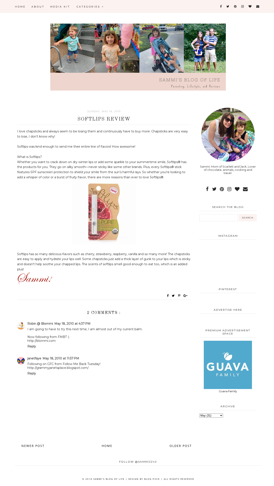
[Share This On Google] (185, 296)
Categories (89, 6)
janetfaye (34, 358)
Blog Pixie (152, 478)
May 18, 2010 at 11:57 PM (61, 358)
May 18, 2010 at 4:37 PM (72, 324)
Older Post (181, 446)
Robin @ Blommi (40, 324)
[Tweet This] (174, 296)
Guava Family (228, 391)
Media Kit (60, 6)
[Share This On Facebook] (168, 296)
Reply (31, 346)
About (38, 6)
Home (20, 6)
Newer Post (33, 446)
